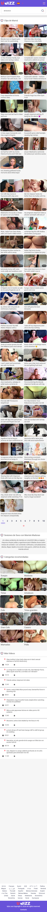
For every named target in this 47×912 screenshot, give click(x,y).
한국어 (4, 886)
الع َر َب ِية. (12, 888)
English (42, 891)
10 (43, 521)
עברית (29, 888)
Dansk (13, 895)
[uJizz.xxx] (23, 903)
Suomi (19, 886)
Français (11, 886)
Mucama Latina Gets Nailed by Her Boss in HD (23, 721)
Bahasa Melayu (23, 893)
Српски (20, 898)
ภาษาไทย (4, 893)
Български (35, 898)
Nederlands (28, 895)
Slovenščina (38, 895)
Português (21, 888)
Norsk (27, 898)
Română (43, 888)
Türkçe (20, 895)
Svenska (33, 893)
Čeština (42, 886)
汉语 (25, 886)
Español (20, 891)
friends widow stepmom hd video (18, 680)
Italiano (4, 891)
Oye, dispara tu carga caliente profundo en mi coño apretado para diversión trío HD (24, 752)
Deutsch (12, 893)
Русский (12, 891)
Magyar (3, 888)
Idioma (20, 3)
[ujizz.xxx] (8, 3)
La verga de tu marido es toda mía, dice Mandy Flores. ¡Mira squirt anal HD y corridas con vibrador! (25, 670)
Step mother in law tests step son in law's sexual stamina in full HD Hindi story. (23, 660)
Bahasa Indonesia (31, 891)
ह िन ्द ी (33, 886)
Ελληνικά (42, 893)
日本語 (6, 895)
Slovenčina (11, 898)
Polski (36, 888)
